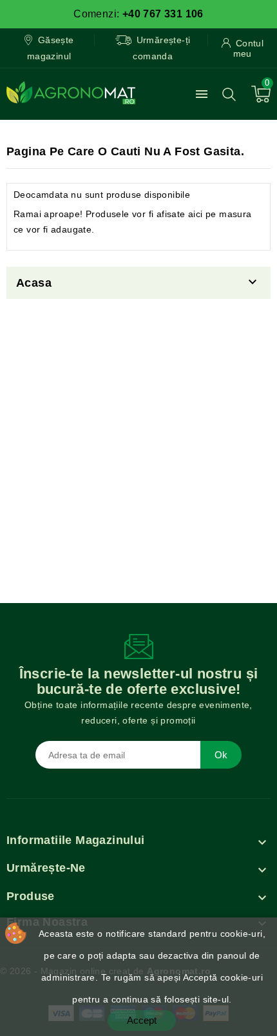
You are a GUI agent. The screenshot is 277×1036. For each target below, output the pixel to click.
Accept (142, 1020)
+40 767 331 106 (163, 13)
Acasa (34, 282)
